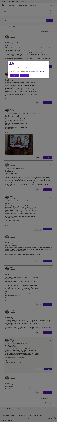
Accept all (14, 75)
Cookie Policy (42, 71)
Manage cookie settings (35, 75)
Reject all (24, 75)
